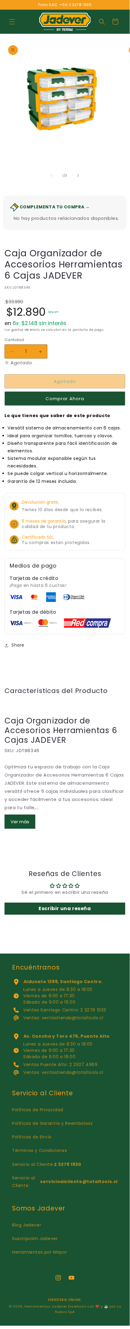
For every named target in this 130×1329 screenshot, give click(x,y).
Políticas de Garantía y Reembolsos (52, 1123)
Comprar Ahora (65, 398)
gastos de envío (25, 330)
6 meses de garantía (44, 521)
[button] (12, 21)
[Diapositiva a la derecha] (78, 175)
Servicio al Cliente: (46, 1164)
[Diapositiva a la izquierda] (51, 175)
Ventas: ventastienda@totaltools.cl (63, 1018)
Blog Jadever (26, 1225)
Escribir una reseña (65, 908)
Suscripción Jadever (35, 1239)
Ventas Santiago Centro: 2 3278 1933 (64, 1010)
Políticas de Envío (32, 1137)
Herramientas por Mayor (39, 1252)
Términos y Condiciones (39, 1150)
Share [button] (17, 645)
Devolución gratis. (40, 502)
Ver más (20, 821)
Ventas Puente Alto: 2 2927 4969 (60, 1065)
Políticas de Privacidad (37, 1110)
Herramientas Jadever (45, 1306)
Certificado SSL (37, 537)
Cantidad (14, 340)
